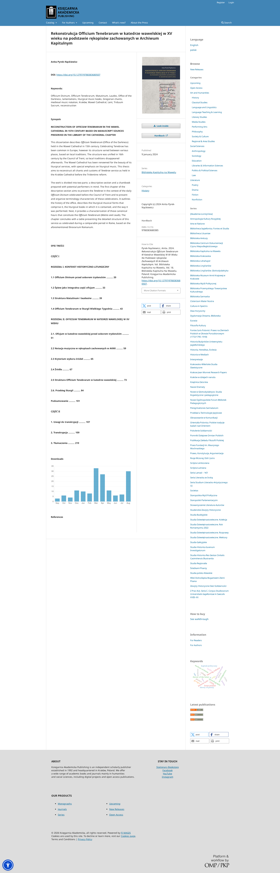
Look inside (162, 125)
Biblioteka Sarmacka (200, 296)
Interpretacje (196, 359)
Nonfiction (197, 199)
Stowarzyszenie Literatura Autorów (207, 505)
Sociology (196, 155)
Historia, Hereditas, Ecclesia (203, 349)
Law (194, 175)
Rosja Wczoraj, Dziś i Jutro (202, 458)
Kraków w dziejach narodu (203, 377)
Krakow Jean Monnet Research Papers (208, 372)
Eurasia (193, 320)
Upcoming (87, 22)
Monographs (65, 803)
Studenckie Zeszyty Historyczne (205, 509)
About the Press (139, 22)
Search (228, 22)
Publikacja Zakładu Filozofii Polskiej (207, 440)
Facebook (168, 770)
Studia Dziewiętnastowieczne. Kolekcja (208, 519)
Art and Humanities (199, 92)
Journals (62, 809)
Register (221, 2)
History (145, 190)
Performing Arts (199, 126)
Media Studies (198, 121)
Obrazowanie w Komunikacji (203, 417)
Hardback (159, 135)
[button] (151, 305)
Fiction (195, 194)
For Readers (196, 640)
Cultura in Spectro (199, 306)
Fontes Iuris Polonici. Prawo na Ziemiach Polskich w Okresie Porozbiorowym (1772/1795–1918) (209, 333)
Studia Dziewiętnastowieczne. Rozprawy (209, 532)
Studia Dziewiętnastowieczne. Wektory (208, 537)
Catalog (50, 22)
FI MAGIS (126, 832)
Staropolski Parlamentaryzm (204, 500)
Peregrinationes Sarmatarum (204, 407)
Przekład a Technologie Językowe (206, 412)
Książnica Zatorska (199, 382)
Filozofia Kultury (198, 325)
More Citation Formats (155, 290)
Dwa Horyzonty (197, 310)
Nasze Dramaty (197, 386)
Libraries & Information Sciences (207, 165)
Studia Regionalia (198, 563)
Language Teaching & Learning (207, 112)
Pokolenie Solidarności (201, 430)
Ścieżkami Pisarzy (198, 568)
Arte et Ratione (197, 223)
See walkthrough (199, 619)
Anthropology (198, 151)
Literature (195, 180)
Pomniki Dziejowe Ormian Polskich (206, 435)
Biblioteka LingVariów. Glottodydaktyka (209, 270)
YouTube (167, 773)
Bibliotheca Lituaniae (200, 233)
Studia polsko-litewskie (201, 573)
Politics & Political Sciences (204, 170)
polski (193, 49)
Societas (194, 490)
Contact (103, 22)
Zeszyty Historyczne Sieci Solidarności (208, 585)
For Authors (68, 22)
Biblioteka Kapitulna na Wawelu (159, 172)
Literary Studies (199, 117)
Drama (195, 189)
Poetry (195, 184)
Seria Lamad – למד (199, 472)
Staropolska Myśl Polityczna (203, 495)
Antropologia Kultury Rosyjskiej (205, 218)
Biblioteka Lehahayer (200, 260)
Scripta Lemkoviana (199, 463)
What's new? (119, 22)
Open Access (196, 87)
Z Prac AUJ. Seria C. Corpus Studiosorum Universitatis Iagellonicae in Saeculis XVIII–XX (209, 594)
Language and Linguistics (204, 107)
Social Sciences (197, 146)
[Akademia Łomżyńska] (201, 213)
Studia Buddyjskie (198, 514)
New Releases (196, 69)
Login (231, 2)
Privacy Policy (85, 839)
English (194, 45)
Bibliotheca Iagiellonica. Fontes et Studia (209, 228)
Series (61, 814)
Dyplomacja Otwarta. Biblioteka (205, 315)
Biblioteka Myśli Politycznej (203, 283)
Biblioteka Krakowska (200, 256)
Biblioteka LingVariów (200, 265)
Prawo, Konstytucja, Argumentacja (206, 453)
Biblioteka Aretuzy (199, 238)
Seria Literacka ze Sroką (201, 477)
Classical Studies (199, 102)
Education (197, 160)
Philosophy (197, 131)
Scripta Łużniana (198, 467)
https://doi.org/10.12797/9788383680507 (78, 74)
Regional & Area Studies (203, 141)
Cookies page (128, 836)
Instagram (167, 776)
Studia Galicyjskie (198, 542)
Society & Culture (200, 136)
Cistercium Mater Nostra (202, 301)
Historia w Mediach (199, 354)
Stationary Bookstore (167, 767)
